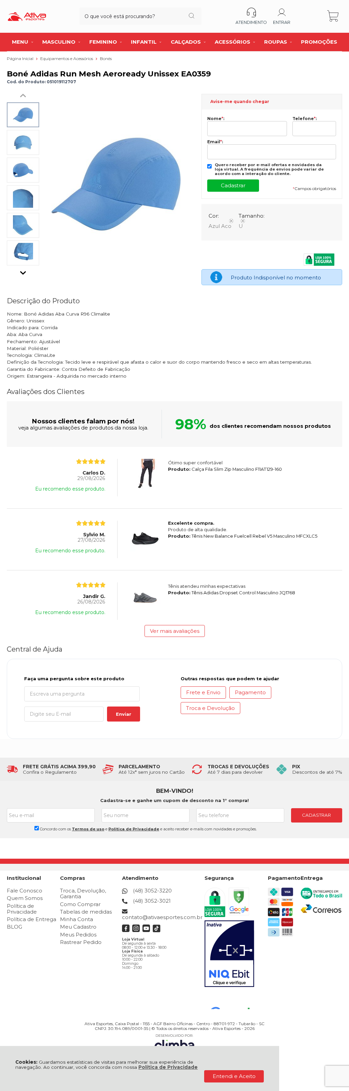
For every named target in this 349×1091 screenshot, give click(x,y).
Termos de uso (88, 829)
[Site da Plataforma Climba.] (174, 1043)
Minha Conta (76, 919)
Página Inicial (20, 58)
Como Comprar (80, 904)
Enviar (123, 714)
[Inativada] (229, 953)
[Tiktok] (157, 930)
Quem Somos (25, 898)
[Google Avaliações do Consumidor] (232, 1000)
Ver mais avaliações (174, 631)
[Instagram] (136, 930)
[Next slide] (23, 271)
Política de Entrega (31, 919)
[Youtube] (146, 930)
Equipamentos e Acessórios (67, 58)
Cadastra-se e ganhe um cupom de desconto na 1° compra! (174, 800)
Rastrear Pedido (81, 942)
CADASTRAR (316, 815)
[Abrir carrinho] (333, 16)
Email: (215, 142)
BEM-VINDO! (174, 790)
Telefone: (304, 118)
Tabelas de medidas (86, 911)
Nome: (215, 118)
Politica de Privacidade (133, 829)
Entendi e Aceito (234, 1076)
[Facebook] (126, 930)
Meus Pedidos (78, 934)
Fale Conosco (24, 890)
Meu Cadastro (78, 926)
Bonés (106, 58)
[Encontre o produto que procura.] (191, 16)
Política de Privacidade (168, 1067)
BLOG (14, 926)
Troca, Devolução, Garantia (83, 893)
